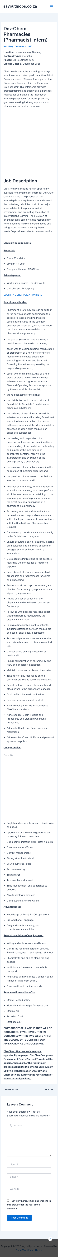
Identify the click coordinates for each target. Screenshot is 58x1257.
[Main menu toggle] (51, 6)
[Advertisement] (29, 141)
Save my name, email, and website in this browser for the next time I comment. (29, 1204)
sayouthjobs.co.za (20, 6)
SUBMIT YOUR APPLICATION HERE (23, 294)
